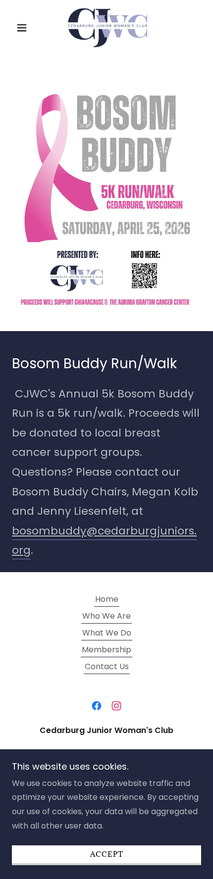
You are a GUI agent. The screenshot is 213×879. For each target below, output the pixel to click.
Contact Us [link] (107, 666)
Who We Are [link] (106, 616)
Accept (106, 854)
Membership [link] (106, 649)
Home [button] (106, 599)
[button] (26, 28)
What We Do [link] (106, 632)
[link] (106, 28)
